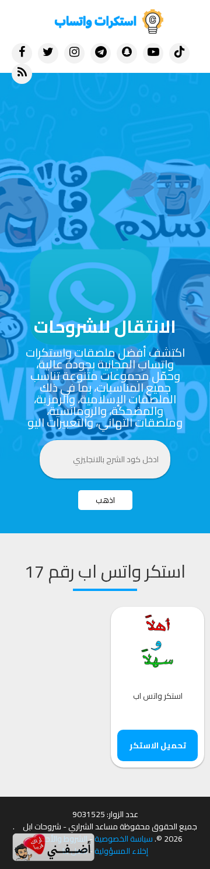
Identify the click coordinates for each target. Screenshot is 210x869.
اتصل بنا (75, 863)
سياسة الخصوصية (123, 851)
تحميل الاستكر (158, 757)
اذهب (105, 511)
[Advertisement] (105, 184)
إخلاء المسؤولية (121, 863)
